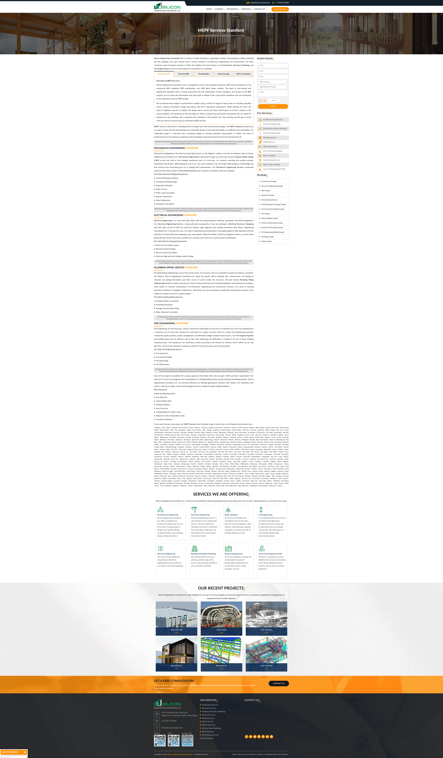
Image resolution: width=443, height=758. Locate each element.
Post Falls (208, 473)
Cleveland (285, 444)
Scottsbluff (210, 481)
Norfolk (254, 469)
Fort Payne (237, 452)
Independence (255, 457)
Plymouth (185, 473)
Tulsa (161, 486)
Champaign (204, 444)
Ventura (227, 435)
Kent (232, 459)
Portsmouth (200, 473)
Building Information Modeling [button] (275, 128)
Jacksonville (158, 459)
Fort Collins (193, 452)
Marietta (177, 464)
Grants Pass (218, 454)
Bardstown (179, 440)
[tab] (273, 119)
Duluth (156, 449)
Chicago (270, 444)
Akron (286, 435)
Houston (239, 457)
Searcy (233, 481)
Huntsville (246, 457)
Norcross (247, 469)
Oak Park (221, 471)
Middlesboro (245, 464)
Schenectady (202, 481)
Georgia (209, 430)
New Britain (253, 466)
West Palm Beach (231, 486)
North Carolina (226, 430)
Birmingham (264, 440)
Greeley (226, 454)
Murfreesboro (180, 466)
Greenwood (158, 457)
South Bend (285, 481)
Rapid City (285, 473)
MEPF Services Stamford (235, 141)
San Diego (269, 432)
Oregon (272, 430)
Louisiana (204, 427)
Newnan (205, 469)
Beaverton (224, 440)
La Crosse (245, 459)
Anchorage (195, 437)
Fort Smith (246, 452)
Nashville (215, 466)
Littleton (244, 461)
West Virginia (260, 427)
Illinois (168, 427)
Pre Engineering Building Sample (273, 232)
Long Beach (202, 435)
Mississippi (242, 432)
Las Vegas (173, 461)
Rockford (248, 476)
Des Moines (279, 447)
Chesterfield (255, 444)
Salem (232, 478)
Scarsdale (184, 481)
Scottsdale (219, 481)
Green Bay (233, 454)
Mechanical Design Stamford (212, 208)
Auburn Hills (259, 437)
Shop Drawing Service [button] (271, 160)
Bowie (217, 442)
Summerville (234, 483)
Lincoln (229, 461)
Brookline (285, 442)
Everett (225, 449)
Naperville (196, 466)
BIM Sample (266, 191)
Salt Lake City (246, 478)
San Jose (286, 432)
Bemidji (252, 440)
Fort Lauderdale (211, 452)
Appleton (219, 437)
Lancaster (280, 459)
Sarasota (157, 481)
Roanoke (205, 476)
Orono (261, 471)
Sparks (156, 483)
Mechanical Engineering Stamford (165, 141)
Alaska (189, 430)
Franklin (280, 452)
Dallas (219, 447)
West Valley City (243, 486)
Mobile (270, 464)
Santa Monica (185, 435)
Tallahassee (268, 483)
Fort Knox (201, 452)
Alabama (251, 427)
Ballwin (156, 440)
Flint (162, 452)
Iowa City (274, 457)
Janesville (166, 459)
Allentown (181, 437)
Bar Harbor (171, 440)
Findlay (280, 449)
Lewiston (215, 461)
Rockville (262, 476)
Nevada (197, 432)
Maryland (183, 432)
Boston (189, 442)
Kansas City (205, 459)
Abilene (280, 435)
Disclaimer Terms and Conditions (276, 754)
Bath (201, 440)
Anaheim (194, 435)
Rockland (255, 476)
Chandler (213, 444)
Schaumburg (192, 481)
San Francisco (261, 432)
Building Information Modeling (213, 711)
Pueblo (252, 473)
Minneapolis (263, 464)
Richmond (182, 476)
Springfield (169, 483)
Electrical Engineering (175, 215)
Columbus (188, 447)
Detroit (286, 447)
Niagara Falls (231, 469)
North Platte (191, 471)
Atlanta (245, 437)
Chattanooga (237, 444)
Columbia (181, 447)
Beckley (231, 440)
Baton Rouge (208, 440)
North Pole (199, 471)
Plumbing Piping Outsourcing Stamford (238, 317)
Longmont (258, 461)
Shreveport (246, 481)
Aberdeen (274, 435)
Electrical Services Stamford (185, 141)
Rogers (268, 476)
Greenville (276, 454)
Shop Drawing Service (269, 200)
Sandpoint (273, 478)
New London (280, 466)
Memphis (208, 464)
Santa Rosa (210, 435)
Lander (286, 459)
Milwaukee (253, 464)
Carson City (186, 444)
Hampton (174, 457)
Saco (184, 478)
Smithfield (276, 481)
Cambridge (163, 444)
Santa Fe (286, 478)
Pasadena (240, 435)
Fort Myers (228, 452)
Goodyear (190, 454)
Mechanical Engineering (176, 148)
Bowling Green (225, 442)
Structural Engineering (271, 124)
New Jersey (275, 427)
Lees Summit (205, 461)
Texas (163, 427)
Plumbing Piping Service (176, 267)
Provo (247, 473)
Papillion (273, 471)
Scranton (226, 481)
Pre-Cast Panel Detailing (272, 151)
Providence (240, 473)
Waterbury (211, 486)
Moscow (166, 466)
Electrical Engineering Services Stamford (168, 261)
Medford (201, 464)
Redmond (163, 476)
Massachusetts (159, 432)
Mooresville (158, 466)
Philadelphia (158, 473)
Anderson (203, 437)
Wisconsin (246, 430)
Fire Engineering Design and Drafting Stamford (207, 369)
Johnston (192, 459)
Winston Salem (263, 486)
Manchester (158, 464)
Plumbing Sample (268, 237)
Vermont (253, 430)
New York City (182, 469)
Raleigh (278, 473)
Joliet (198, 459)
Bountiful (211, 442)
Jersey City (174, 459)
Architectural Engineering (273, 119)
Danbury (225, 447)
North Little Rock (180, 471)
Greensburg (268, 454)
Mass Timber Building (271, 164)
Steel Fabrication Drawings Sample (274, 204)
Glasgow (175, 454)
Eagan (168, 449)
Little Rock (236, 461)
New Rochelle (164, 469)
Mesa (221, 464)
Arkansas (197, 427)
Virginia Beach (198, 486)
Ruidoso (164, 478)
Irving (280, 457)
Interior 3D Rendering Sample (272, 223)
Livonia (251, 461)
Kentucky (176, 432)
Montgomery (278, 464)
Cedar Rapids (195, 444)
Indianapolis (265, 457)
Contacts (260, 754)
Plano (179, 473)
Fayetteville (267, 449)
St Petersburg (209, 483)
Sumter (242, 483)
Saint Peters (224, 478)
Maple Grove (168, 464)
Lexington (222, 461)
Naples (203, 466)
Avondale (285, 437)
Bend (257, 440)
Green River (242, 454)
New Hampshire (180, 430)
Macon (279, 461)
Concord (195, 447)
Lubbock (273, 461)
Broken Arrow (269, 442)
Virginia (210, 427)
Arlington (226, 437)
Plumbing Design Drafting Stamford (168, 317)
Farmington (259, 449)
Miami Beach (234, 464)
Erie (200, 449)
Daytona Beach (248, 447)
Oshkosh (267, 471)
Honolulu (226, 457)
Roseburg (279, 476)
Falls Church (246, 449)
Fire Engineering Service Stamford (165, 369)
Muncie (172, 466)
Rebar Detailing (269, 155)
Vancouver (183, 486)
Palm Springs (220, 435)
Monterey (266, 435)
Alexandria (172, 437)
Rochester (212, 476)
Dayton (240, 447)
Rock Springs (239, 476)
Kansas (215, 432)
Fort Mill (221, 452)
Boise (160, 442)
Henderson (195, 457)
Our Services (251, 754)
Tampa (276, 483)
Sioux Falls (262, 481)
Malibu (234, 435)
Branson (240, 442)
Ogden (227, 471)
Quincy (267, 473)
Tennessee (226, 427)
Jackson (286, 457)
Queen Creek (259, 473)
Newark (190, 469)
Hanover (181, 457)
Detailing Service (269, 137)
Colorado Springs (171, 447)
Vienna (190, 486)
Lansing (156, 461)
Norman (260, 469)
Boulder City (203, 442)
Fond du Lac (184, 452)
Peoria (286, 471)
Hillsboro (211, 457)
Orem (249, 471)
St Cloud (186, 483)
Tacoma (261, 483)
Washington (223, 432)
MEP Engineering (270, 146)
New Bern (233, 466)
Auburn (251, 437)
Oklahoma (216, 430)
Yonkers (280, 486)
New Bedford (224, 466)
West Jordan (220, 486)
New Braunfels (243, 466)
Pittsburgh (172, 473)
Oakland (167, 435)
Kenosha (226, 459)
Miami (227, 464)
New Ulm (173, 469)
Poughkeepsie (216, 473)
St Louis (201, 483)
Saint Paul (216, 478)
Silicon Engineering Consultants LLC (180, 754)
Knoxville (238, 459)
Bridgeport (247, 442)
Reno (169, 476)
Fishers (286, 449)
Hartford (187, 457)
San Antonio (256, 478)
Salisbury (238, 478)
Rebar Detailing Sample (270, 218)
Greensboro (259, 454)
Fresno (247, 435)
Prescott (225, 473)
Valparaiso (175, 486)
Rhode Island (284, 427)
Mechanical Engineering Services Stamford (167, 208)
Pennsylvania (182, 427)
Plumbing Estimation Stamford (176, 319)
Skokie (269, 481)
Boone (174, 442)
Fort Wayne (264, 452)
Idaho (267, 430)
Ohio (171, 430)
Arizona (190, 427)
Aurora (273, 437)
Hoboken (219, 457)
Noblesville (239, 469)
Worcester (272, 486)
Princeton (232, 473)
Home (201, 36)
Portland (192, 473)
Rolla (273, 476)
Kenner (212, 459)
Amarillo (188, 437)
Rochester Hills (222, 476)
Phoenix (165, 473)
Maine (203, 432)
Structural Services (209, 708)
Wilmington (253, 486)
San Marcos (265, 478)
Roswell (286, 476)
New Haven (262, 466)
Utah (203, 430)
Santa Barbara (158, 435)
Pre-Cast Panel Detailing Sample (273, 209)
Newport (212, 469)
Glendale (183, 454)
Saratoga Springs (166, 481)
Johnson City (183, 459)
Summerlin (225, 483)
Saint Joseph (207, 478)
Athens (239, 437)
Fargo (252, 449)
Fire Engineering (171, 323)
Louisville (266, 461)
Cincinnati (277, 444)
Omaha (244, 471)
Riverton (198, 476)
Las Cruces (164, 461)
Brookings (278, 442)
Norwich (214, 471)
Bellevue (238, 440)
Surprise (248, 483)
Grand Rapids (208, 454)
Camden (171, 444)
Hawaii (286, 430)
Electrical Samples (268, 195)
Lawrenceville (182, 461)
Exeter (231, 449)
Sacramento (278, 432)
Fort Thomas (255, 452)
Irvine (252, 435)
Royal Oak (157, 478)
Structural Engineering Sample (272, 186)
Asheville (233, 437)
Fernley (274, 449)
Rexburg (175, 476)
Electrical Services (209, 715)
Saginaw (189, 478)
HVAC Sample (267, 241)
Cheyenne (263, 444)
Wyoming (261, 430)
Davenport (232, 447)
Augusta (267, 437)
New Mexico (196, 430)
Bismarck (272, 440)
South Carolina (243, 427)
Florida (156, 430)
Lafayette (253, 459)
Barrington (187, 440)
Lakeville (272, 459)
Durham (162, 449)
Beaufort (217, 440)
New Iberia (271, 466)
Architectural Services (210, 705)
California (157, 427)
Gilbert (169, 454)
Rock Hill (231, 476)
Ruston (179, 478)
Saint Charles (197, 478)
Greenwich (285, 454)
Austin (279, 437)
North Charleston (278, 469)
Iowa (236, 432)
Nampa (189, 466)
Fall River (238, 449)
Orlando (254, 471)
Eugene (205, 449)
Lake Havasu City (263, 459)
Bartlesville (195, 440)
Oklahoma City (235, 471)
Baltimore (163, 440)
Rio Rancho (190, 476)
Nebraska (209, 432)
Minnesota (168, 432)
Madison (286, 461)
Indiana (267, 427)
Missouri (234, 427)
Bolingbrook (167, 442)
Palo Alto (258, 435)
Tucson (156, 486)
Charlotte (228, 444)
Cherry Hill (245, 444)
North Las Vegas (167, 471)
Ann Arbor (211, 437)
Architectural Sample (269, 181)
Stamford (218, 483)
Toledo (286, 483)
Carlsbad (178, 444)
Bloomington (281, 440)
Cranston (213, 447)
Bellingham (245, 440)
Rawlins (156, 476)
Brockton (260, 442)
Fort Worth (273, 452)
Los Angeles (251, 432)
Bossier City (182, 442)
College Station (159, 447)
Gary (164, 454)
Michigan (191, 432)
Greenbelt (250, 454)
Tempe (281, 483)
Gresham (166, 457)
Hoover (232, 457)
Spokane (162, 483)
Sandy (280, 478)
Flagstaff (157, 452)
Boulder (195, 442)
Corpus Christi (204, 447)
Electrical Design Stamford (209, 261)
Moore (286, 464)
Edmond (190, 449)
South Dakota (164, 430)
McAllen (193, 464)
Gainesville (157, 454)
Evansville (219, 449)
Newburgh (197, 469)
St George (194, 483)
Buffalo (156, 444)
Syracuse (255, 483)
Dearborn (258, 447)
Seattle (238, 481)
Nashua (208, 466)
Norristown (267, 469)
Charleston (220, 444)
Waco (205, 486)
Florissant (175, 452)
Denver (270, 447)
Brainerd (233, 442)
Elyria (196, 449)
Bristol (254, 442)
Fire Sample (266, 214)
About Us (241, 754)
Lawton (190, 461)
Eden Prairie (183, 449)
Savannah (177, 481)
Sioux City (254, 481)
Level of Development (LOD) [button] (274, 169)
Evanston (212, 449)
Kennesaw (219, 459)
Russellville (172, 478)
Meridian (215, 464)
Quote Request (280, 9)
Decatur (264, 447)
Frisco (287, 452)
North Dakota (236, 430)
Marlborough (185, 464)
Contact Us (279, 683)
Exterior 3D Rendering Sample (272, 227)
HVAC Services (269, 142)
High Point (203, 457)
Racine (273, 473)
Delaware (231, 432)
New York (279, 430)
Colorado (174, 427)
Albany (156, 437)
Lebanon (197, 461)
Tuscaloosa (167, 486)
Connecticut (218, 427)
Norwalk (207, 471)
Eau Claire (174, 449)
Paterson (280, 471)
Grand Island (198, 454)
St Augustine (178, 483)
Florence (168, 452)
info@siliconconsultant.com (260, 3)
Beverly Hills (175, 435)
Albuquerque (164, 437)
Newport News (221, 469)
